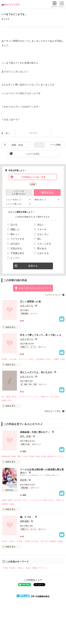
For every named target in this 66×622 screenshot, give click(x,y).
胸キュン (15, 234)
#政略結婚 (6, 456)
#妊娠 (31, 456)
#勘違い (61, 541)
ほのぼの (15, 243)
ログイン (54, 6)
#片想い (5, 541)
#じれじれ (37, 500)
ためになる (43, 253)
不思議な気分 (17, 253)
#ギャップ (27, 500)
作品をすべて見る (53, 411)
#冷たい (49, 359)
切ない (40, 224)
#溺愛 (4, 500)
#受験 (4, 400)
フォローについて (53, 295)
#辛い (10, 400)
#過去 (28, 568)
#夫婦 (45, 500)
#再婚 (37, 456)
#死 (3, 397)
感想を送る (47, 192)
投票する (33, 266)
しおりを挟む (33, 154)
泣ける (13, 224)
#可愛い (5, 359)
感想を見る (40, 199)
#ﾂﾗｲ (47, 541)
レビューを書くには (13, 204)
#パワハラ (23, 397)
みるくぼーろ (26, 305)
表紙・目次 (17, 145)
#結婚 (10, 500)
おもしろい (43, 234)
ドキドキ (42, 229)
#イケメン (23, 359)
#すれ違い (13, 359)
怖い (39, 239)
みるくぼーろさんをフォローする (35, 288)
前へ (8, 133)
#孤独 (8, 397)
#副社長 (50, 456)
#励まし (15, 397)
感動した (15, 229)
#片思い (20, 541)
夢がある (42, 248)
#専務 (13, 456)
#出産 (25, 456)
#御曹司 (5, 504)
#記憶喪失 (41, 359)
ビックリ (15, 258)
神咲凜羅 (24, 521)
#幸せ (56, 397)
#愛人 (19, 456)
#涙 (42, 541)
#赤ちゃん (60, 500)
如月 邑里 (25, 436)
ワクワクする (17, 239)
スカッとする (44, 243)
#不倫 (43, 456)
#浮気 (62, 359)
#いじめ (50, 397)
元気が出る (16, 248)
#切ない (32, 359)
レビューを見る (13, 199)
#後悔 (56, 359)
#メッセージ (34, 397)
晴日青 (23, 480)
